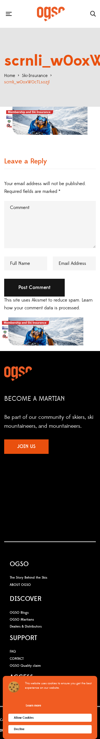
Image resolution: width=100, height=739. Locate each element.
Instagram (43, 484)
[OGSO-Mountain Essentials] (51, 14)
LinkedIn (65, 484)
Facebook (33, 484)
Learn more (33, 705)
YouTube (54, 484)
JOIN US (26, 446)
